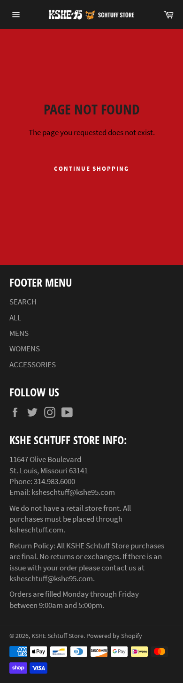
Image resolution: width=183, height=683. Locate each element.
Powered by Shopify (114, 636)
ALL (15, 317)
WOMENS (24, 348)
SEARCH (23, 301)
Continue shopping (91, 169)
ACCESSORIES (32, 364)
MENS (19, 333)
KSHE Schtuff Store (57, 636)
